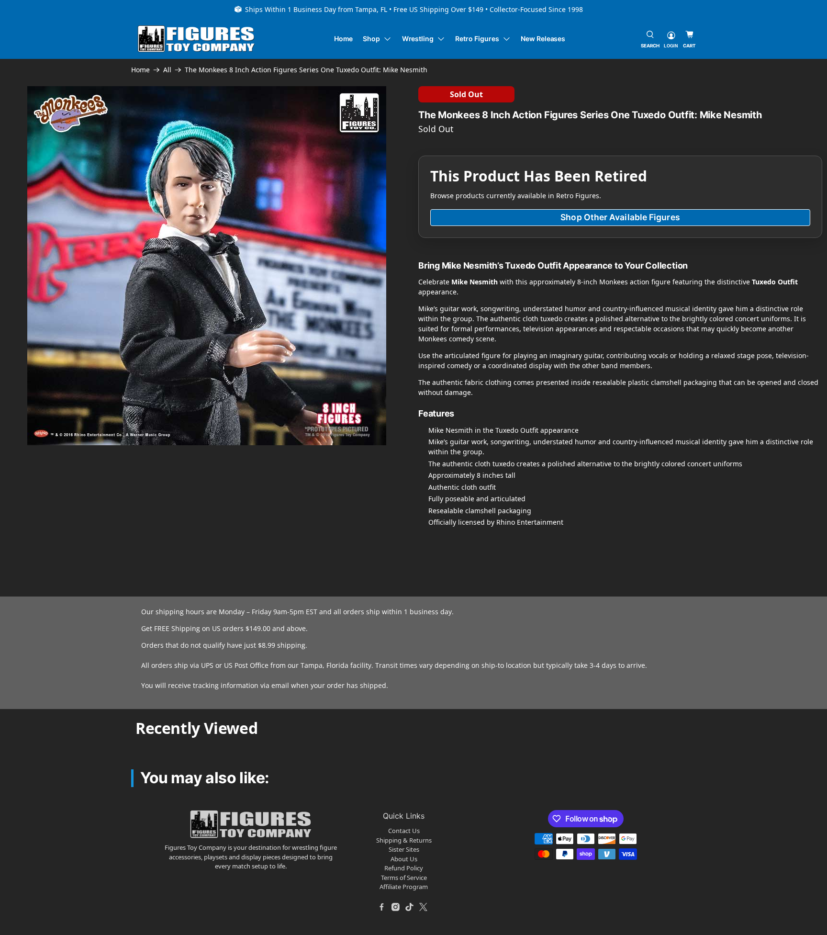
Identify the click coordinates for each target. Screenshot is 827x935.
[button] (85, 492)
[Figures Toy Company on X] (423, 907)
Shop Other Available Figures (620, 217)
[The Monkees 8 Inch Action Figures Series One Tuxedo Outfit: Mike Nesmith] (207, 265)
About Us (404, 859)
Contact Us (404, 830)
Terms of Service (404, 877)
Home (343, 38)
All (167, 70)
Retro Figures (477, 38)
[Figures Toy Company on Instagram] (396, 907)
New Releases (543, 38)
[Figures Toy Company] (196, 39)
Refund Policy (403, 868)
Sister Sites (404, 849)
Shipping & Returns (404, 840)
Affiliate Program (404, 886)
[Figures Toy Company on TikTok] (409, 907)
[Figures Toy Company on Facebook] (382, 907)
